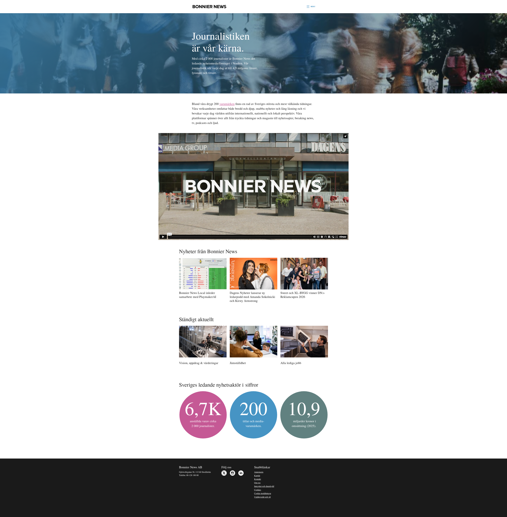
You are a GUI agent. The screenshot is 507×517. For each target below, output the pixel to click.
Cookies (257, 489)
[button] (311, 6)
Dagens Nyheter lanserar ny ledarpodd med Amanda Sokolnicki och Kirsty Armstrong (252, 297)
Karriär (257, 475)
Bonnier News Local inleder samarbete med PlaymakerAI (197, 295)
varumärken (227, 104)
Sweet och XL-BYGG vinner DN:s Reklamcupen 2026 (302, 295)
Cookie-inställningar (262, 493)
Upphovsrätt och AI (262, 496)
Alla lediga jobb (290, 363)
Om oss (257, 482)
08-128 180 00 (192, 475)
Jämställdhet (238, 363)
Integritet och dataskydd (264, 486)
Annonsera (258, 472)
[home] (209, 6)
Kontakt (257, 479)
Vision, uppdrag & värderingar (198, 363)
